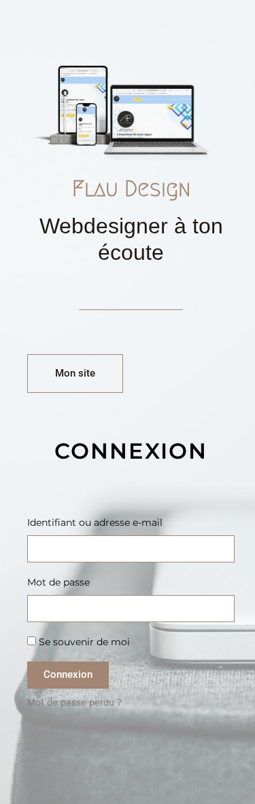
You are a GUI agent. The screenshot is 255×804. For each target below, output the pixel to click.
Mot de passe (58, 582)
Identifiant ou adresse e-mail (95, 522)
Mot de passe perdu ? (74, 702)
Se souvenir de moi (83, 642)
